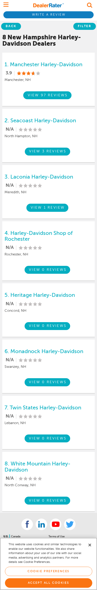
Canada (15, 536)
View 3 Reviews (48, 151)
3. (39, 177)
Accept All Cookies (48, 582)
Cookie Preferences (48, 571)
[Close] (90, 545)
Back (11, 26)
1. (43, 64)
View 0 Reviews (48, 270)
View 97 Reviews (48, 95)
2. (40, 120)
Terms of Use (56, 536)
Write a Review (49, 14)
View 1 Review (48, 208)
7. (43, 408)
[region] (48, 564)
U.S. (6, 536)
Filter (84, 26)
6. (44, 351)
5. (40, 295)
